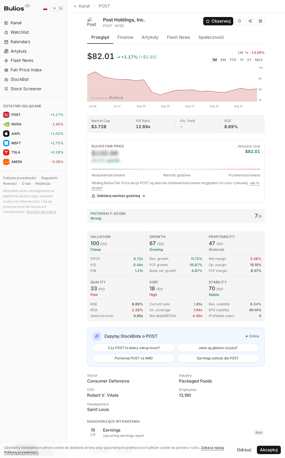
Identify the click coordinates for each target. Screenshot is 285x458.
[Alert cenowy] (239, 21)
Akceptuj (269, 449)
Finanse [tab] (125, 37)
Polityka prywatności (19, 178)
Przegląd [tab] (100, 37)
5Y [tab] (249, 60)
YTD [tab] (232, 60)
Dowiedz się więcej (41, 212)
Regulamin (49, 178)
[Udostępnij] (250, 21)
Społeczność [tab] (211, 37)
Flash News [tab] (178, 37)
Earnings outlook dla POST (218, 358)
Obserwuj (221, 21)
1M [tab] (214, 60)
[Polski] (45, 8)
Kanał (84, 6)
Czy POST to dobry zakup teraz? (134, 348)
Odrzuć (244, 449)
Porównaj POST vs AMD (134, 358)
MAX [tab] (259, 60)
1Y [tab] (242, 60)
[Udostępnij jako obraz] (260, 21)
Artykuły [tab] (150, 37)
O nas (26, 183)
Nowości (10, 183)
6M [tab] (223, 60)
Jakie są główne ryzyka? (217, 348)
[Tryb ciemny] (58, 8)
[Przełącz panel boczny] (67, 229)
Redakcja (42, 183)
